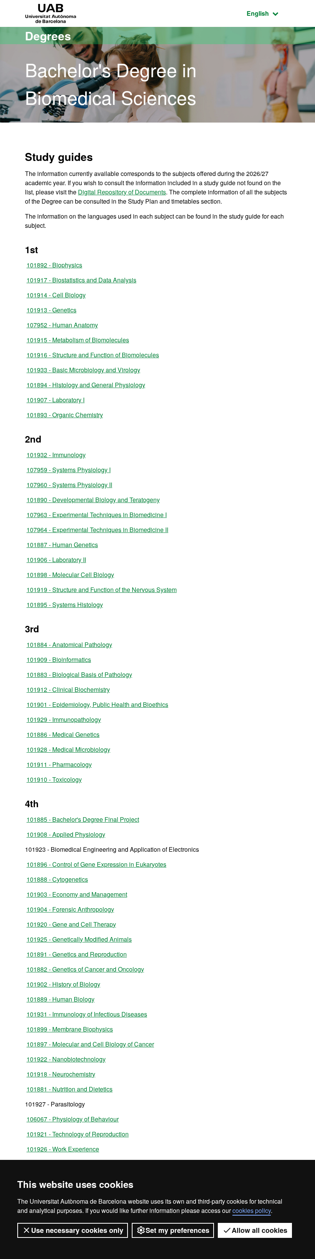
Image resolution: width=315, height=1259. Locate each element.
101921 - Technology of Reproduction (78, 1134)
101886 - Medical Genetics (63, 734)
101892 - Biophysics (54, 264)
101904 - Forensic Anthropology (70, 909)
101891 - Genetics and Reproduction (77, 954)
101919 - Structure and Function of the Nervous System (102, 589)
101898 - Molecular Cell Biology (70, 574)
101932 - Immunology (56, 454)
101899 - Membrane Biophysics (70, 1029)
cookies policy (251, 1210)
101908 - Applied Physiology (66, 834)
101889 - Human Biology (60, 999)
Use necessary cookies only (77, 1230)
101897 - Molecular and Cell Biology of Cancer (90, 1044)
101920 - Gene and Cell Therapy (71, 924)
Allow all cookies (259, 1230)
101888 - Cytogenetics (57, 879)
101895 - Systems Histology (65, 604)
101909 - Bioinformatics (59, 659)
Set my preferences (177, 1230)
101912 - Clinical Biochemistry (68, 689)
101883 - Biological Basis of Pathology (79, 674)
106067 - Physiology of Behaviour (73, 1119)
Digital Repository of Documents (122, 191)
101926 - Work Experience (63, 1149)
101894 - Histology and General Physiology (86, 384)
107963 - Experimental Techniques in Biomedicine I (97, 514)
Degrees (48, 35)
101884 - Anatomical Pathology (69, 644)
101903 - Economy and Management (77, 894)
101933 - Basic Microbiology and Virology (83, 369)
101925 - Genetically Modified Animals (79, 939)
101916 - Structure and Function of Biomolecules (93, 354)
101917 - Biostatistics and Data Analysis (81, 279)
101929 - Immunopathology (64, 719)
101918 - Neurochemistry (61, 1074)
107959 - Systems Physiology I (69, 469)
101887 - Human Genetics (62, 544)
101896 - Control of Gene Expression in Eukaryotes (96, 864)
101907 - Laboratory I (56, 399)
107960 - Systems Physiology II (69, 484)
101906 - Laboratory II (56, 559)
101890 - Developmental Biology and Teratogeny (93, 499)
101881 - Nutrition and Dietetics (70, 1089)
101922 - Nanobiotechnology (66, 1059)
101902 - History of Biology (63, 984)
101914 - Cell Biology (56, 294)
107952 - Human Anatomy (62, 324)
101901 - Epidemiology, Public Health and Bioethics (97, 704)
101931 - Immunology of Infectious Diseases (87, 1014)
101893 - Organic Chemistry (65, 414)
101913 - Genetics (51, 309)
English (268, 13)
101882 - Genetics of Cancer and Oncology (85, 969)
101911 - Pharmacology (59, 764)
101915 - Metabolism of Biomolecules (78, 339)
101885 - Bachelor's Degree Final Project (83, 819)
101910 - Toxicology (54, 779)
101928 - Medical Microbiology (68, 749)
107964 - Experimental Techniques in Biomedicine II (97, 529)
